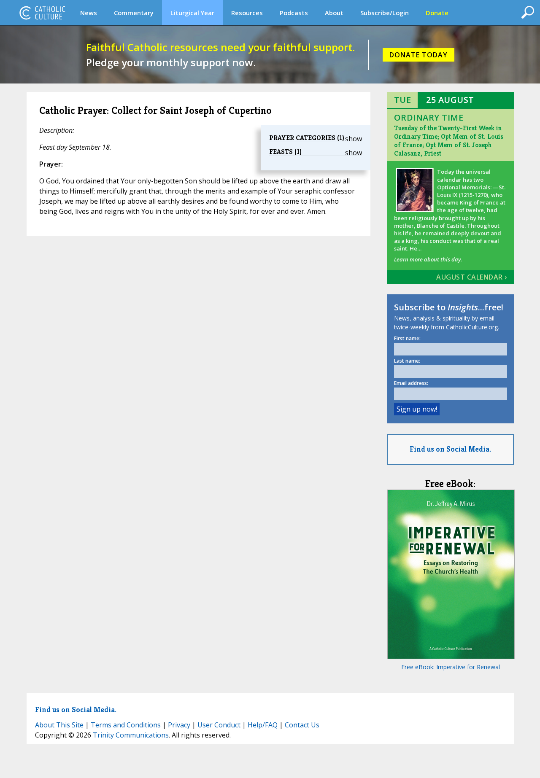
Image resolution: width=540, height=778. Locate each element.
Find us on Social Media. (450, 449)
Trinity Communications (131, 735)
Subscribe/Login (384, 12)
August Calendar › (471, 277)
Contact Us (302, 725)
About (334, 12)
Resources (247, 12)
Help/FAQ (263, 725)
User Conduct (218, 725)
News (88, 12)
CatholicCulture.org (42, 12)
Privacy (179, 725)
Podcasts (294, 12)
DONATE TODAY (418, 54)
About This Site (59, 725)
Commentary (134, 12)
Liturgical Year (192, 12)
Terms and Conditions (126, 725)
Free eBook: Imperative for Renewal (450, 667)
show (353, 138)
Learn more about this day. (428, 259)
